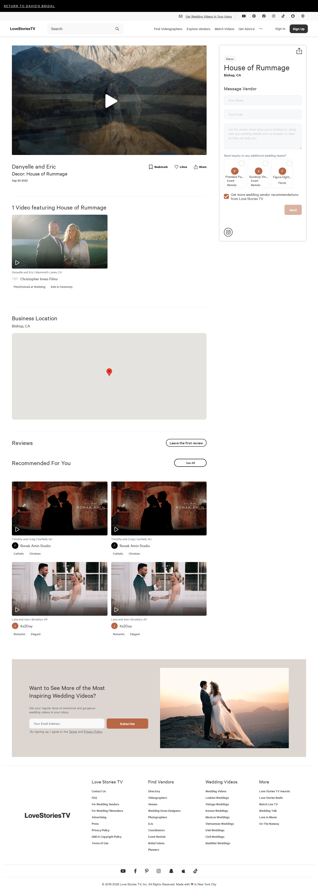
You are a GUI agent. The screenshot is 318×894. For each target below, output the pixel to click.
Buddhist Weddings (218, 843)
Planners (153, 849)
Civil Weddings (215, 836)
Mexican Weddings (218, 817)
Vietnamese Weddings (220, 824)
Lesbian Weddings (217, 798)
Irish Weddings (215, 830)
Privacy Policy (93, 731)
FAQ (94, 798)
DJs (150, 824)
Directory (154, 791)
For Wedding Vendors (105, 804)
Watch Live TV (268, 804)
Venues (152, 804)
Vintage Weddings (217, 804)
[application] (109, 100)
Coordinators (156, 830)
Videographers (157, 798)
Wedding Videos (216, 791)
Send (293, 210)
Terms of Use (100, 843)
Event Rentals (156, 836)
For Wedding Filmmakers (107, 811)
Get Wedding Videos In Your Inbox (209, 16)
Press (95, 824)
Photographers (157, 817)
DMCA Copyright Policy (107, 836)
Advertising (99, 817)
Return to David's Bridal (29, 6)
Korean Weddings (217, 811)
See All (190, 463)
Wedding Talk (268, 811)
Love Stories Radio (271, 798)
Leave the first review (186, 442)
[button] (109, 100)
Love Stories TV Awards (274, 791)
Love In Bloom (268, 817)
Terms (73, 731)
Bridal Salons (156, 843)
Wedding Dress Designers (164, 811)
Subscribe (127, 723)
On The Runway (269, 824)
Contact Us (99, 791)
